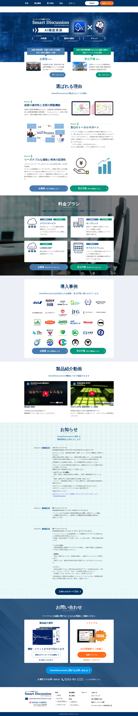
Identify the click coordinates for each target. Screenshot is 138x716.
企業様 (59, 695)
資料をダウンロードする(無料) (46, 655)
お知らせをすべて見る (69, 591)
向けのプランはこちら (49, 267)
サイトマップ (95, 696)
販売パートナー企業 (97, 702)
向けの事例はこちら (50, 351)
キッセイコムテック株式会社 (101, 705)
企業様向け (74, 702)
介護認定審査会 (62, 701)
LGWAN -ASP (61, 705)
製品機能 (37, 3)
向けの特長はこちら (48, 188)
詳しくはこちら (57, 75)
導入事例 (50, 3)
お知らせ (94, 692)
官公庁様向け (74, 705)
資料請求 (91, 3)
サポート (72, 3)
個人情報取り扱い (97, 699)
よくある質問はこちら (93, 679)
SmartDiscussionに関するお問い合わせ (69, 670)
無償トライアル (106, 3)
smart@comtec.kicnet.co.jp (40, 698)
